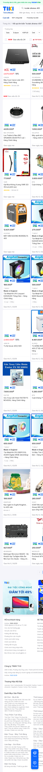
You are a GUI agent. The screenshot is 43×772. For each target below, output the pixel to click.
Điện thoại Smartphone (12, 737)
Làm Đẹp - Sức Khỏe (12, 744)
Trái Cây (7, 717)
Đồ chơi (24, 700)
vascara (7, 685)
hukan (21, 687)
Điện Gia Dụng (10, 764)
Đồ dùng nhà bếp (10, 766)
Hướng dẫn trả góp (10, 645)
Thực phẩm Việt (22, 719)
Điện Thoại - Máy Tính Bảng (15, 734)
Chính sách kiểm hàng (11, 639)
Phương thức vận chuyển (12, 636)
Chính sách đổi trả (10, 642)
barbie (34, 685)
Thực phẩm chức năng (15, 749)
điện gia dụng (24, 13)
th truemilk (27, 685)
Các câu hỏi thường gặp (12, 628)
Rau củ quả (11, 719)
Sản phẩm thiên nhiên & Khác (16, 753)
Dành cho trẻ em (14, 726)
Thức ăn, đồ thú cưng (15, 728)
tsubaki (34, 687)
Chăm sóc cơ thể (14, 750)
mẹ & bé (40, 13)
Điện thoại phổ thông (15, 738)
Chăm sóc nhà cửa (17, 730)
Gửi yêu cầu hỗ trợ (10, 631)
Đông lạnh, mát (18, 721)
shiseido (7, 687)
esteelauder (19, 685)
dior (12, 685)
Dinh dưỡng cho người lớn (16, 707)
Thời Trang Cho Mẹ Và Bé (12, 700)
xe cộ (33, 13)
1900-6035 (14, 623)
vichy (25, 687)
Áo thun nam (37, 713)
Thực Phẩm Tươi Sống (13, 715)
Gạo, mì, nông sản (15, 723)
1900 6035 (13, 675)
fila (29, 687)
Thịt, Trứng (14, 717)
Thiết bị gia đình (22, 766)
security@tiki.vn (20, 653)
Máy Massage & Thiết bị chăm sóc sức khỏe (17, 751)
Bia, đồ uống (12, 725)
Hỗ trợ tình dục (21, 758)
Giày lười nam (37, 743)
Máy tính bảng (13, 740)
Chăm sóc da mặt (10, 747)
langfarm (14, 687)
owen (40, 685)
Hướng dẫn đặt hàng (11, 633)
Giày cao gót (37, 731)
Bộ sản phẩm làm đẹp (16, 759)
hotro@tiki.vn (21, 650)
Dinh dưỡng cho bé (14, 705)
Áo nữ (35, 700)
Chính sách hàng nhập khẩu (13, 647)
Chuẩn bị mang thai (15, 711)
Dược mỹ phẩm (23, 760)
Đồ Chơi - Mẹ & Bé (11, 697)
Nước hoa (12, 758)
